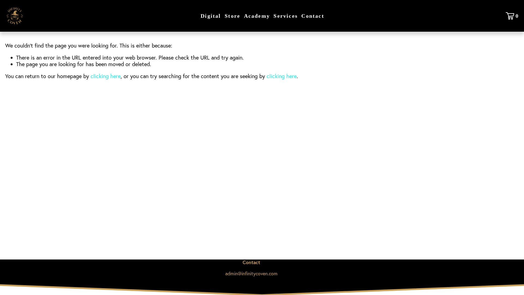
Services (285, 16)
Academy (257, 16)
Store (232, 16)
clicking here (106, 76)
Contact (312, 16)
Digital (211, 16)
